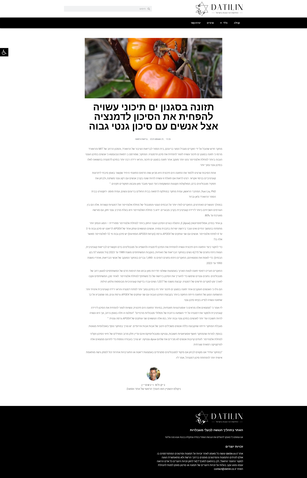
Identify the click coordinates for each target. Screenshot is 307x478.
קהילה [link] (237, 23)
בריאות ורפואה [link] (141, 139)
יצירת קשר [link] (196, 23)
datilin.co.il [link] (232, 453)
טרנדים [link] (210, 23)
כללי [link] (225, 23)
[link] (4, 52)
